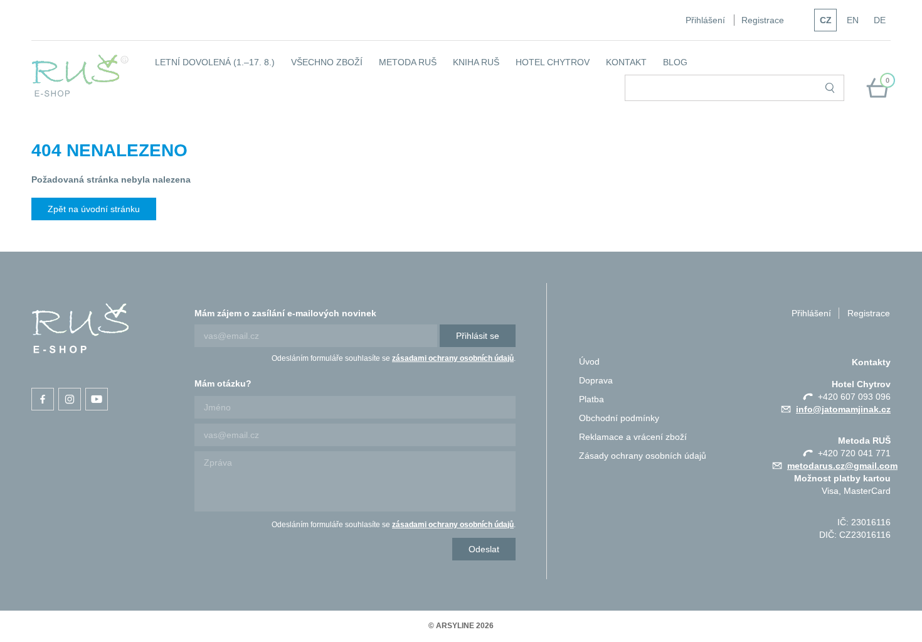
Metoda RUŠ (408, 62)
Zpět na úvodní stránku (94, 209)
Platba (591, 399)
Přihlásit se (477, 336)
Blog (675, 62)
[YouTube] (96, 399)
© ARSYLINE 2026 (461, 625)
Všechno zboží (327, 62)
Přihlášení (705, 20)
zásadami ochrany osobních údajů (453, 358)
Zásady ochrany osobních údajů (642, 456)
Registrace (762, 20)
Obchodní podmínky (619, 418)
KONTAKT (626, 62)
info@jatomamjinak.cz (843, 409)
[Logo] (80, 75)
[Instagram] (69, 399)
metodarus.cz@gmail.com (842, 466)
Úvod (589, 361)
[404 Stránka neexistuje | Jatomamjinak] (80, 328)
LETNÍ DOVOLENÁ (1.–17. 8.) (215, 62)
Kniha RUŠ (476, 62)
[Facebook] (42, 399)
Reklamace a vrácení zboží (633, 437)
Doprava (596, 380)
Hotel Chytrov (553, 62)
